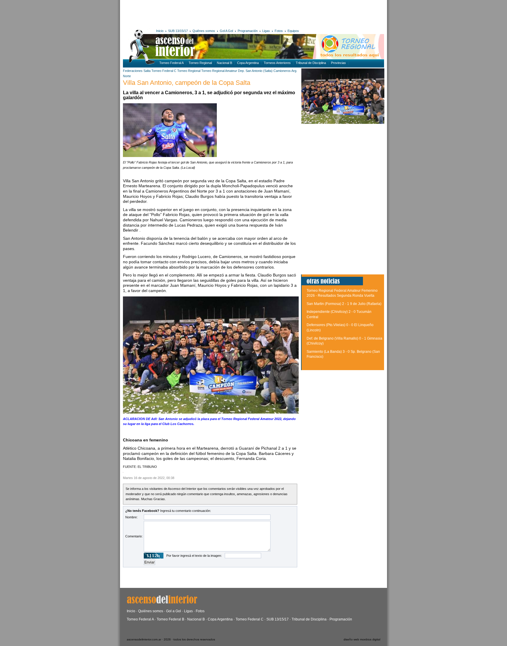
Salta (147, 70)
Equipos (293, 31)
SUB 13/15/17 (178, 31)
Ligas (266, 31)
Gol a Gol (173, 611)
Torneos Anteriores (277, 63)
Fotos (279, 31)
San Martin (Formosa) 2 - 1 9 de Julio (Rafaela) (344, 304)
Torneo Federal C (163, 70)
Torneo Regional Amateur (219, 70)
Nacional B (224, 63)
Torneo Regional (200, 63)
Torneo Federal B (170, 619)
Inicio (159, 31)
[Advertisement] (209, 13)
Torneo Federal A (171, 63)
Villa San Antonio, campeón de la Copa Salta (186, 82)
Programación (248, 31)
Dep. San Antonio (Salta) (255, 70)
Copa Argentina (248, 63)
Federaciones (133, 70)
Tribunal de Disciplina (311, 63)
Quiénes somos (203, 31)
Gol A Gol (226, 31)
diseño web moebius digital (362, 639)
